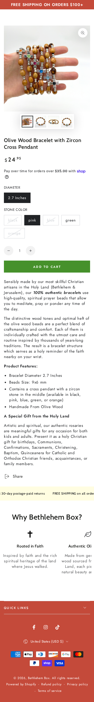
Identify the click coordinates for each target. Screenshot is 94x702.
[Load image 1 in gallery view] (27, 121)
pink (34, 221)
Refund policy (51, 684)
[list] (47, 555)
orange (16, 234)
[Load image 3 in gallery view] (53, 121)
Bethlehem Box (39, 678)
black (15, 221)
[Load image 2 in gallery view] (40, 121)
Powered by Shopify (21, 684)
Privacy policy (77, 684)
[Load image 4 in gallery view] (66, 121)
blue (53, 221)
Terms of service (50, 691)
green (72, 221)
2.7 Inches (18, 199)
